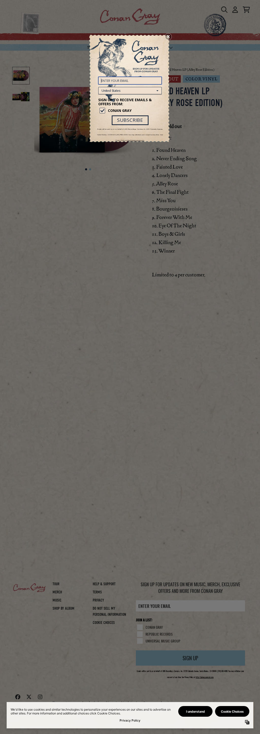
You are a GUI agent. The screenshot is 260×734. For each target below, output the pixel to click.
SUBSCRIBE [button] (130, 120)
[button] (168, 37)
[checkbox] (131, 110)
